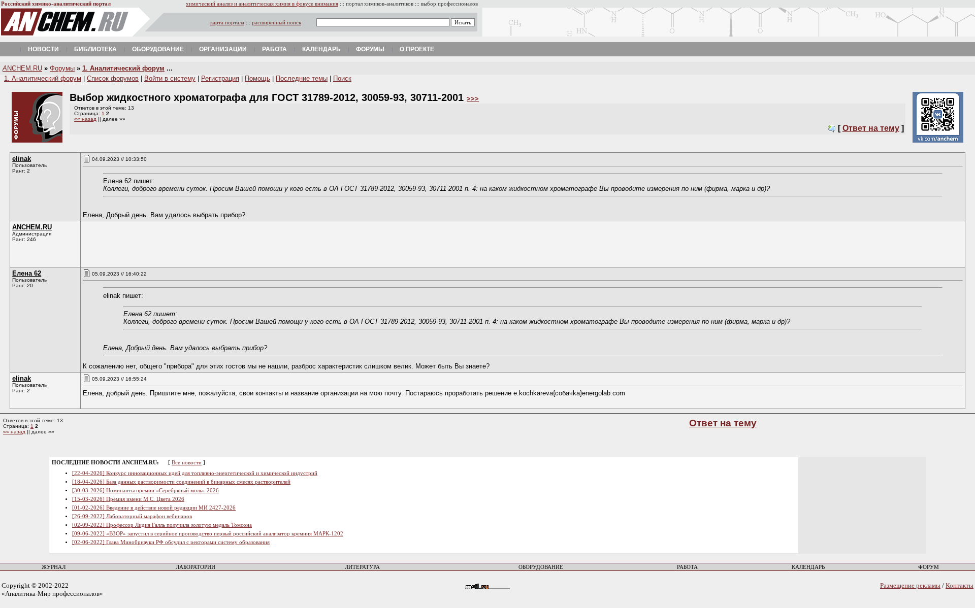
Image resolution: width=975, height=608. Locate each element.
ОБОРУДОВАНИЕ (540, 567)
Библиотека (95, 49)
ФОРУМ (928, 567)
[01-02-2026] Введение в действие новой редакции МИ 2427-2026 (154, 508)
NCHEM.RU (22, 68)
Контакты (959, 585)
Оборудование (158, 49)
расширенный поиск (276, 22)
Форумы (370, 49)
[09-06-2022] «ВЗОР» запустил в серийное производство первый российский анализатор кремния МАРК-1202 (207, 533)
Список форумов (113, 78)
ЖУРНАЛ (54, 567)
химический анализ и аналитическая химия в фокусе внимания (262, 4)
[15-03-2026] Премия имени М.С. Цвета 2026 (128, 499)
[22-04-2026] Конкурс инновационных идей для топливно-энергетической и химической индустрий (194, 473)
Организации (223, 49)
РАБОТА (687, 567)
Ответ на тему (870, 128)
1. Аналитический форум (123, 68)
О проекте (417, 49)
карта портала (227, 22)
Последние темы (302, 78)
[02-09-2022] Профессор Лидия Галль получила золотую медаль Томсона (162, 525)
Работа (274, 49)
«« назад (85, 119)
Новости (43, 49)
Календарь (321, 49)
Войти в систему (170, 78)
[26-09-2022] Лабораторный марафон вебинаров (132, 516)
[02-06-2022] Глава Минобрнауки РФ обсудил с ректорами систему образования (171, 542)
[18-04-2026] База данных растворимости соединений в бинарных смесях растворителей (181, 482)
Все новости (187, 462)
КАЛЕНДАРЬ (808, 567)
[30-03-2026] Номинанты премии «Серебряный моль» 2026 (145, 490)
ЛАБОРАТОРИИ (195, 567)
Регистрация (220, 78)
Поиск (342, 78)
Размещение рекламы (910, 585)
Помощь (257, 78)
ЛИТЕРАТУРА (362, 567)
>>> (473, 99)
